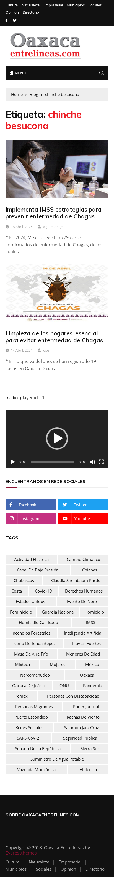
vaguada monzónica (36, 769)
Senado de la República (38, 748)
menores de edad (83, 654)
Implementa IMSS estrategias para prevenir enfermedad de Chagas (54, 213)
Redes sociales (29, 727)
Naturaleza (31, 5)
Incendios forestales (31, 633)
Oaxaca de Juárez (28, 685)
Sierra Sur (90, 748)
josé (45, 350)
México (92, 664)
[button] (57, 438)
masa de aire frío (31, 654)
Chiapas (89, 570)
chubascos (24, 580)
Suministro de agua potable (57, 759)
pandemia (92, 685)
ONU (64, 685)
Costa (16, 591)
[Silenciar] (92, 462)
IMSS (90, 622)
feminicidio (21, 612)
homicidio (94, 612)
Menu (19, 72)
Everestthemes (21, 853)
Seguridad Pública (80, 738)
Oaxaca (87, 675)
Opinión (12, 12)
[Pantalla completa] (101, 462)
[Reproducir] (12, 462)
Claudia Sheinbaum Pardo (75, 580)
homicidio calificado (38, 622)
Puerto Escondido (31, 717)
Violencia (88, 769)
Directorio (31, 12)
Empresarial (53, 5)
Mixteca (22, 664)
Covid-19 (43, 591)
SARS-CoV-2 (28, 738)
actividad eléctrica (31, 559)
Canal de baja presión (38, 570)
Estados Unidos (30, 601)
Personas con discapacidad (73, 696)
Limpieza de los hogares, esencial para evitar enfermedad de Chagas (54, 337)
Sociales (95, 5)
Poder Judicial (86, 706)
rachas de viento (83, 717)
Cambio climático (83, 559)
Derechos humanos (84, 591)
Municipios (76, 5)
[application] (57, 439)
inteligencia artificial (83, 633)
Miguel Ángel (52, 226)
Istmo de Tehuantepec (34, 643)
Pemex (21, 696)
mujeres (57, 664)
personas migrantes (34, 706)
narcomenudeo (35, 675)
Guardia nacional (58, 612)
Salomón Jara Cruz (81, 727)
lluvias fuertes (86, 643)
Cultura (12, 5)
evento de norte (82, 601)
